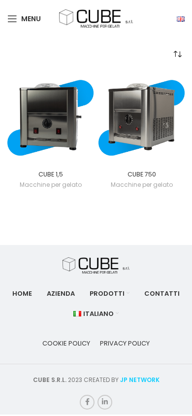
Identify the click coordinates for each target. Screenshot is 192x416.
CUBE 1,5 (50, 174)
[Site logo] (96, 18)
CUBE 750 (142, 174)
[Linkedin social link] (104, 402)
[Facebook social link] (87, 402)
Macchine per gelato (51, 185)
